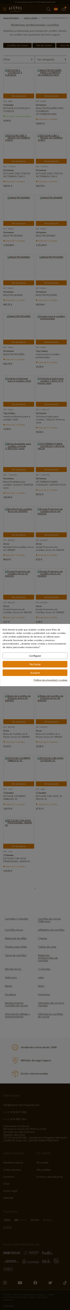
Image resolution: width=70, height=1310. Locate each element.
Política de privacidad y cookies (50, 680)
